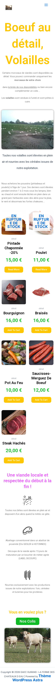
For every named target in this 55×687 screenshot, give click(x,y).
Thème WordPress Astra (31, 678)
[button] (27, 621)
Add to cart (13, 330)
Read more (13, 269)
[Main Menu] (46, 4)
